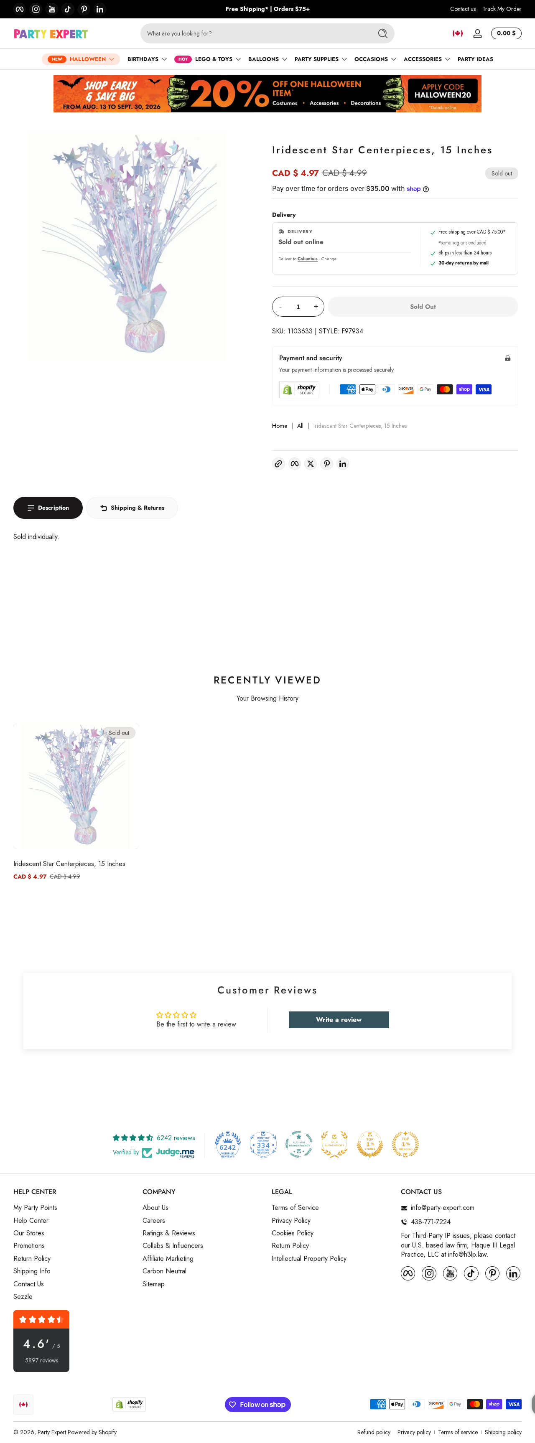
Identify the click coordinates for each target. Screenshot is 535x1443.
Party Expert (52, 1432)
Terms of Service (295, 1208)
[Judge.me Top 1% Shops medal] (370, 1144)
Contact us (463, 9)
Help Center (30, 1220)
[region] (268, 9)
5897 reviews (41, 1360)
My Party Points (35, 1208)
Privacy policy (414, 1432)
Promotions (29, 1246)
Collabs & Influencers (173, 1246)
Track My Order (502, 9)
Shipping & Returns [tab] (137, 507)
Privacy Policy (291, 1220)
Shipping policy (503, 1432)
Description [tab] (53, 507)
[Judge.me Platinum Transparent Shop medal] (298, 1144)
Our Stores (28, 1233)
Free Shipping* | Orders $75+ (268, 9)
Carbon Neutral (164, 1271)
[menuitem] (73, 1208)
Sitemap (154, 1284)
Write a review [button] (339, 1019)
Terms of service (458, 1432)
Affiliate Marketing (168, 1258)
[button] (458, 33)
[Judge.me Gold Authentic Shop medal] (334, 1144)
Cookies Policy (292, 1233)
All (300, 426)
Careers (154, 1220)
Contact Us (28, 1284)
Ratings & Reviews (169, 1233)
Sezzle (23, 1296)
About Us (155, 1208)
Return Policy (32, 1258)
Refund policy (373, 1432)
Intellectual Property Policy (309, 1258)
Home (279, 426)
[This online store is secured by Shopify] (299, 389)
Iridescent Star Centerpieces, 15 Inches (69, 864)
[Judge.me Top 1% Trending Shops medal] (405, 1144)
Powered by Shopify (92, 1432)
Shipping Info (32, 1271)
